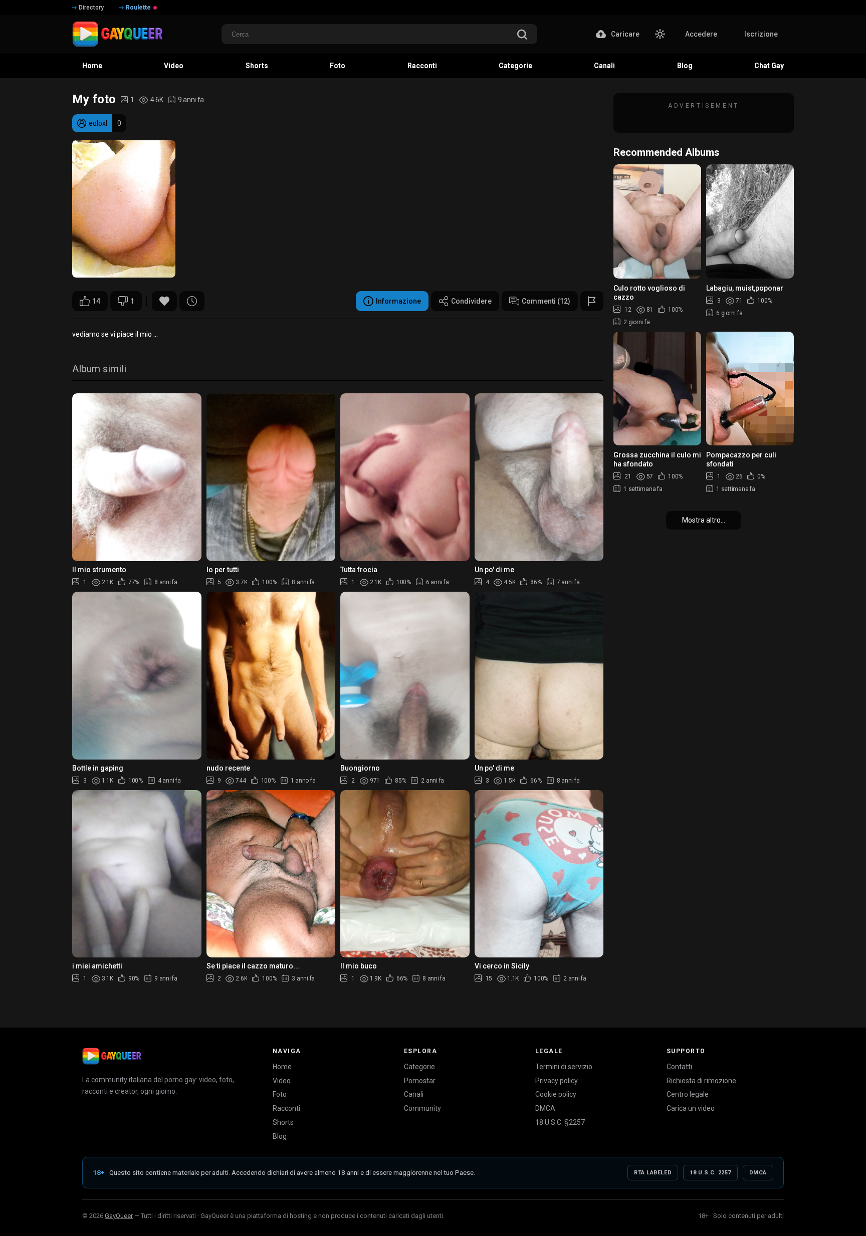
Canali (413, 1094)
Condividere (471, 301)
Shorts (283, 1122)
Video (282, 1081)
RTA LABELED (653, 1172)
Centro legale (688, 1094)
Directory (91, 7)
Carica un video (691, 1108)
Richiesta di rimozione (701, 1081)
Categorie (419, 1067)
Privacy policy (556, 1081)
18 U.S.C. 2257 (710, 1172)
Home (282, 1067)
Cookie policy (555, 1094)
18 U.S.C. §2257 (560, 1122)
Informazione (398, 301)
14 (96, 301)
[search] (522, 35)
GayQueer (119, 1215)
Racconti (286, 1108)
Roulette (138, 7)
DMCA (545, 1108)
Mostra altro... (703, 520)
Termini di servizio (563, 1067)
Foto (280, 1094)
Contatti (679, 1067)
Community (422, 1108)
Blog (280, 1136)
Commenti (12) (546, 301)
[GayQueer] (111, 1056)
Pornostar (420, 1081)
